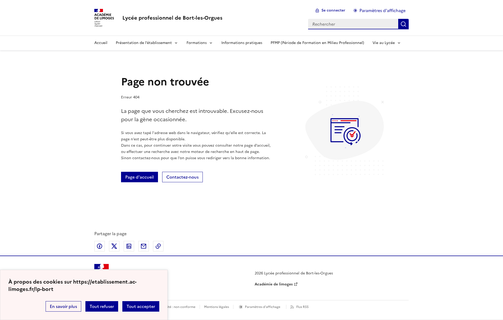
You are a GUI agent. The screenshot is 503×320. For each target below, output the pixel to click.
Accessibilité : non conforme (173, 307)
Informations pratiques (241, 43)
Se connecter (333, 10)
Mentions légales (216, 307)
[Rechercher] (403, 24)
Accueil (100, 43)
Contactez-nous (182, 177)
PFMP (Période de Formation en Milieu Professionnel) (317, 43)
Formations (197, 43)
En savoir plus (63, 306)
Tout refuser (102, 306)
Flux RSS (302, 307)
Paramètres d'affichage (382, 10)
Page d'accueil (139, 177)
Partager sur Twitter (114, 246)
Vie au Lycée (384, 43)
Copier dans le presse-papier (158, 246)
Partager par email (143, 246)
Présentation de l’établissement (144, 43)
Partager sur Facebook (99, 246)
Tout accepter (141, 306)
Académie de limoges (274, 284)
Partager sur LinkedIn (129, 246)
